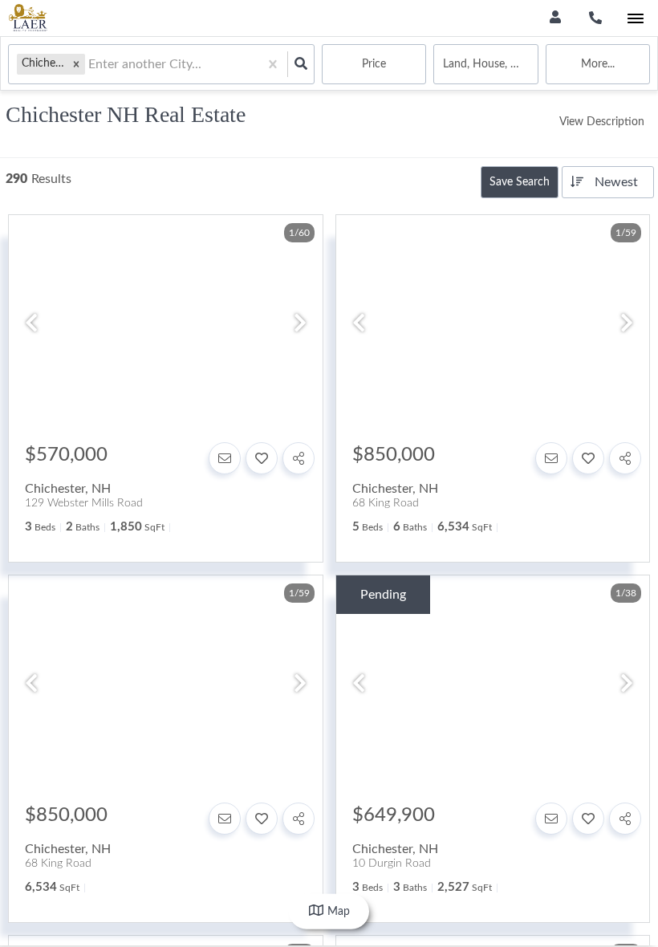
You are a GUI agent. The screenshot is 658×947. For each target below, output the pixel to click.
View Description (601, 122)
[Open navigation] (635, 19)
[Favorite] (262, 458)
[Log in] (555, 18)
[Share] (298, 458)
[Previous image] (31, 325)
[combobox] (89, 64)
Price (374, 64)
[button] (76, 64)
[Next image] (300, 325)
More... (598, 64)
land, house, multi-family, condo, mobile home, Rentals (490, 64)
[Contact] (225, 458)
